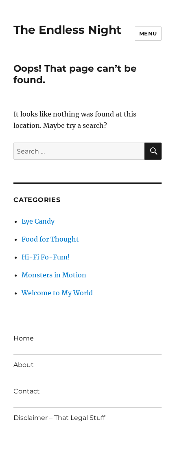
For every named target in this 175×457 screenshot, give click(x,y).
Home (23, 338)
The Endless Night (67, 30)
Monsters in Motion (54, 275)
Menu (148, 33)
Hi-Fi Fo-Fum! (46, 257)
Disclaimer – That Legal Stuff (59, 418)
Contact (26, 391)
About (23, 365)
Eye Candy (38, 221)
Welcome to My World (57, 293)
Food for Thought (50, 239)
